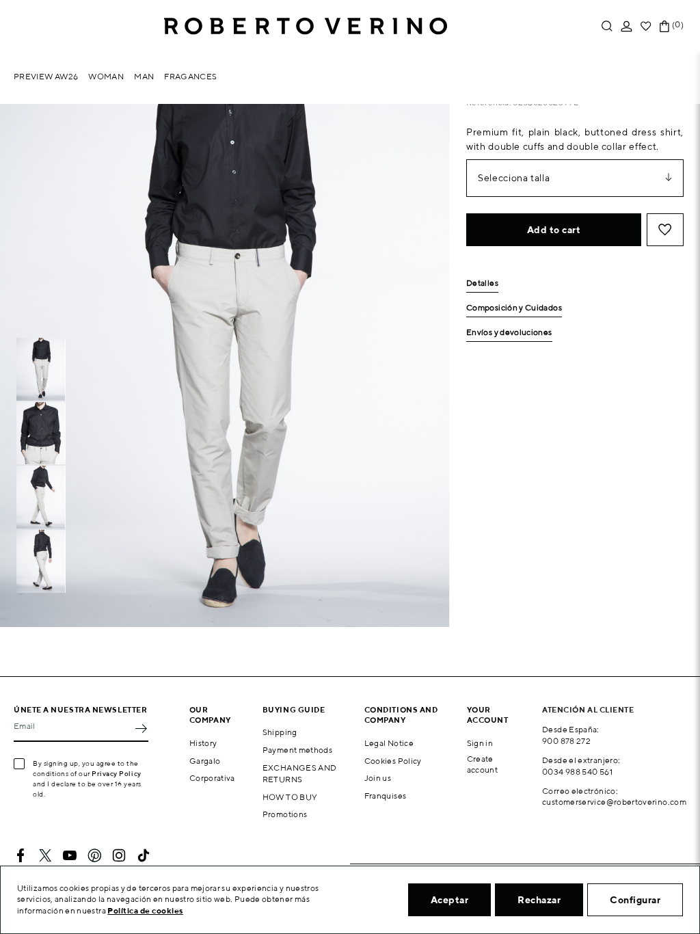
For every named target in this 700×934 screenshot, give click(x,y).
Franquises (385, 795)
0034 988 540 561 (577, 771)
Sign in (480, 743)
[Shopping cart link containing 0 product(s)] (664, 26)
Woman (106, 76)
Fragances (190, 76)
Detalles (482, 283)
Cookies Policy (393, 761)
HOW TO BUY (290, 797)
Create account (482, 764)
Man (144, 76)
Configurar (635, 899)
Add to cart (554, 229)
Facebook (20, 855)
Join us (378, 778)
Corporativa (212, 778)
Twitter (45, 855)
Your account (488, 714)
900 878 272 (566, 741)
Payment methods (297, 750)
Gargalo (205, 761)
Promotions (285, 814)
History (203, 743)
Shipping (279, 732)
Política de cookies (145, 910)
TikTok (143, 855)
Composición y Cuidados (514, 308)
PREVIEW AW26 (46, 76)
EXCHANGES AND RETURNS (299, 773)
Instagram (119, 855)
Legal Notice (389, 743)
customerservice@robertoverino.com (614, 802)
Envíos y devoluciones (509, 332)
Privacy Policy (117, 773)
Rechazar (539, 899)
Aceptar (450, 899)
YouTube (70, 855)
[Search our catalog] (607, 26)
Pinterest (94, 855)
